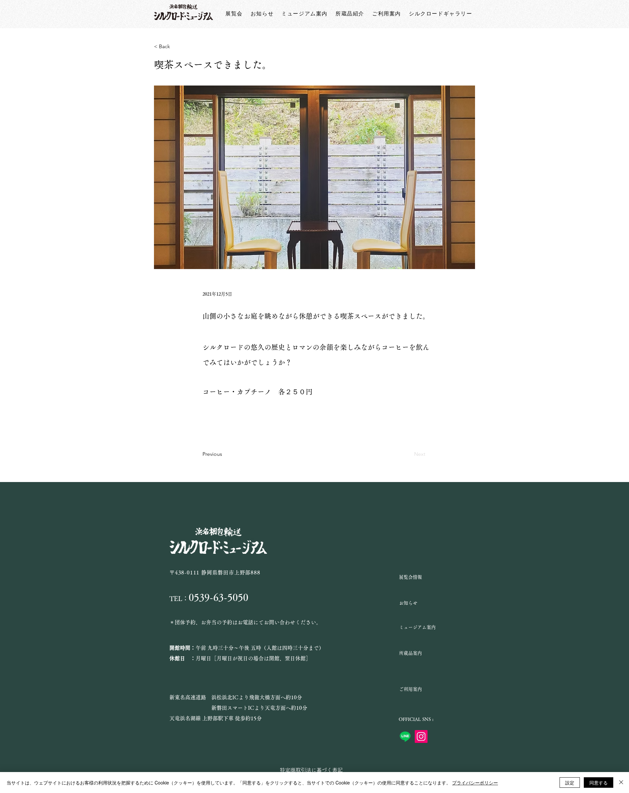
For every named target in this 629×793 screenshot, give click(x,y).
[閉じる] (621, 782)
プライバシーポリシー (475, 782)
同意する (598, 782)
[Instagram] (421, 736)
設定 (569, 782)
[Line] (405, 736)
